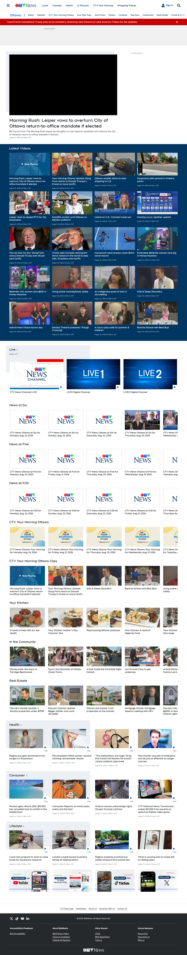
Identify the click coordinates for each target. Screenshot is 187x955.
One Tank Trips (84, 15)
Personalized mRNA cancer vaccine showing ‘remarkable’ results (71, 757)
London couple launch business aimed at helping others (69, 858)
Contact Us (122, 908)
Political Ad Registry (61, 940)
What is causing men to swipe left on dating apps (156, 858)
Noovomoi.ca (144, 937)
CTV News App (67, 908)
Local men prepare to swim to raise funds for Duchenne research (28, 858)
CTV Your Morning (103, 5)
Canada (56, 5)
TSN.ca (98, 940)
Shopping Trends (126, 5)
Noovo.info (143, 933)
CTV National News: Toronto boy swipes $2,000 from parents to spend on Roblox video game (155, 809)
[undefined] (27, 423)
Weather (41, 15)
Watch (69, 5)
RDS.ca (141, 940)
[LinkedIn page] (28, 918)
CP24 (97, 933)
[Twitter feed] (11, 918)
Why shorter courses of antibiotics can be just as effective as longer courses (156, 758)
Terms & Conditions (61, 937)
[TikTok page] (17, 918)
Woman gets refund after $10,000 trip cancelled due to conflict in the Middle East (28, 809)
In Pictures (83, 5)
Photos (112, 15)
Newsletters (81, 908)
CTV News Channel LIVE (23, 392)
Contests (123, 15)
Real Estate (162, 15)
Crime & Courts (178, 15)
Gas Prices (100, 15)
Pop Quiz (135, 15)
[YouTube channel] (22, 918)
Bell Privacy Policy (61, 933)
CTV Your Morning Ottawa (61, 15)
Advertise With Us (107, 908)
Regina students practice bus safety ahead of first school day (112, 858)
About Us (93, 908)
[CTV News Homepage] (25, 5)
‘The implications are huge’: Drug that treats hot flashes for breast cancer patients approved (113, 758)
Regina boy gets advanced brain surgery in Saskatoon (27, 757)
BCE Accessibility (17, 933)
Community (148, 15)
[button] (29, 171)
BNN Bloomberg (102, 937)
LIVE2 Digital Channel (135, 392)
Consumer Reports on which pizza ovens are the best (70, 808)
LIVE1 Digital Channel (78, 392)
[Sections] (8, 5)
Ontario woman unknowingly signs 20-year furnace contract (113, 808)
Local (45, 5)
